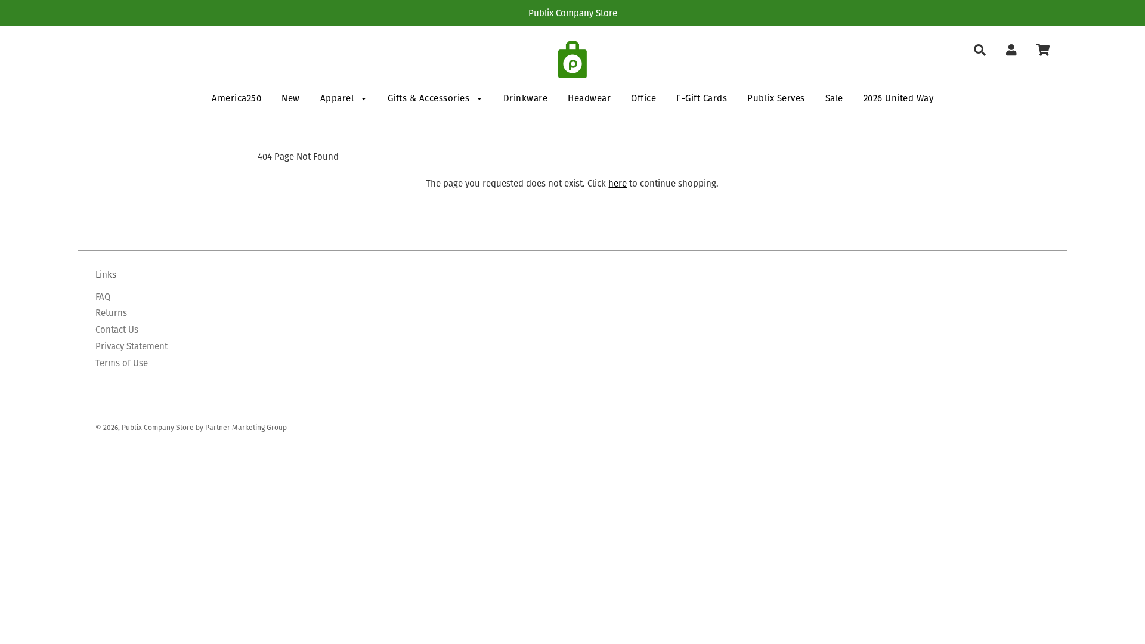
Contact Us (116, 329)
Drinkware (525, 98)
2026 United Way (899, 98)
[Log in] (1011, 50)
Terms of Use (121, 363)
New (290, 98)
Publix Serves (776, 98)
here (617, 183)
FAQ (102, 296)
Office (643, 98)
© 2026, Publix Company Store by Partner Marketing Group (191, 427)
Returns (111, 312)
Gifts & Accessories (430, 98)
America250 (236, 98)
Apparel (338, 98)
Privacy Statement (131, 346)
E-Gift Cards (701, 98)
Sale (834, 98)
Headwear (589, 98)
